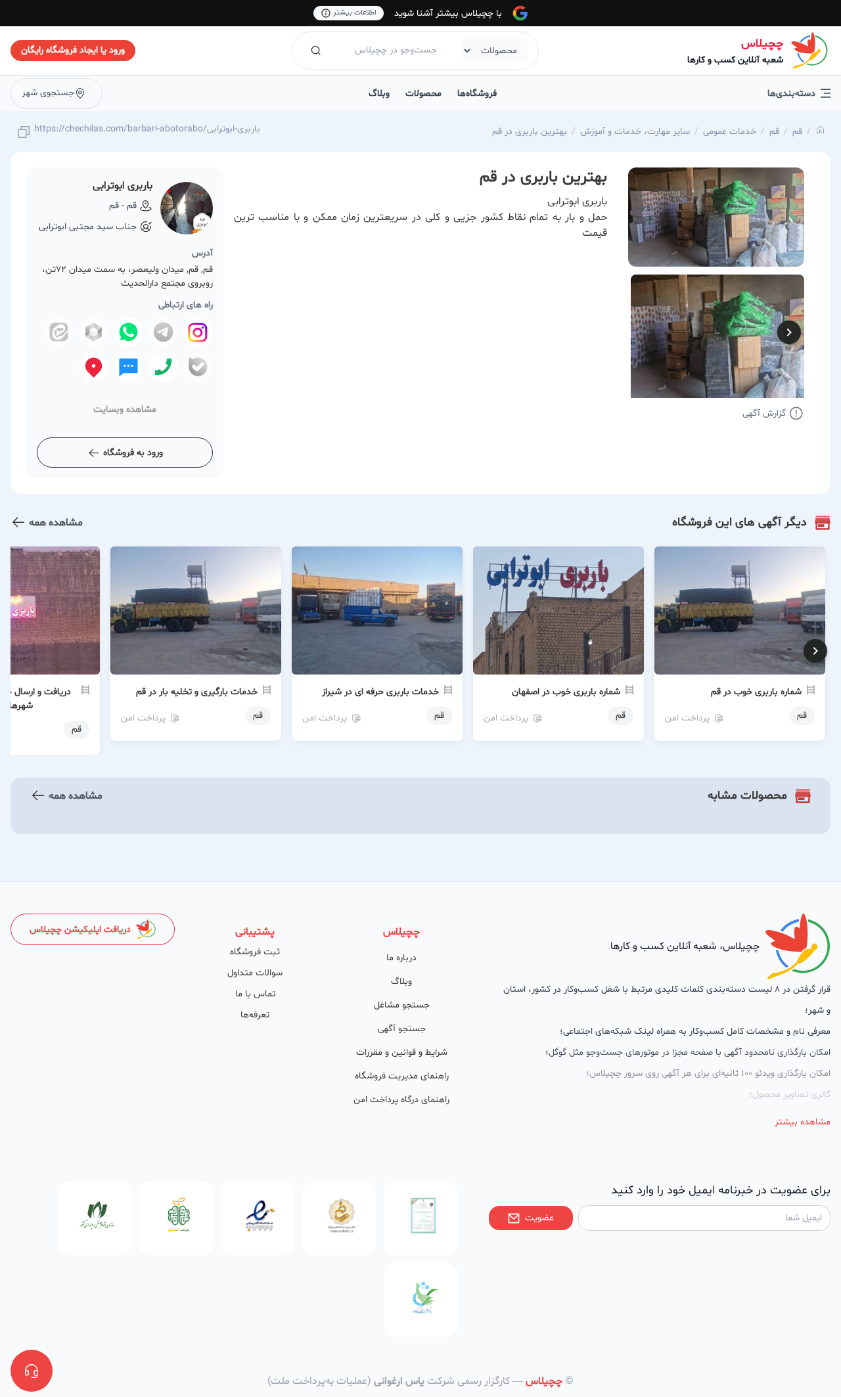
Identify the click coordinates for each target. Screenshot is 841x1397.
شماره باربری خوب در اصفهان (566, 692)
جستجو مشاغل (402, 1005)
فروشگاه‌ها (477, 93)
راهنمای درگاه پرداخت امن (401, 1100)
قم (797, 131)
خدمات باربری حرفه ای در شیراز (380, 692)
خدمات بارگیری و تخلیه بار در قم (197, 692)
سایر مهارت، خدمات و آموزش (635, 131)
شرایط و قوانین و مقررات (401, 1052)
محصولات (423, 93)
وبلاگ (379, 93)
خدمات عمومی (729, 131)
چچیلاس (762, 43)
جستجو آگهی (402, 1029)
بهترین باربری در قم (529, 131)
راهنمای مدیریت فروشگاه (402, 1076)
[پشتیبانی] (32, 1371)
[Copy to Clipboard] (24, 133)
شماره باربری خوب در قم (756, 692)
